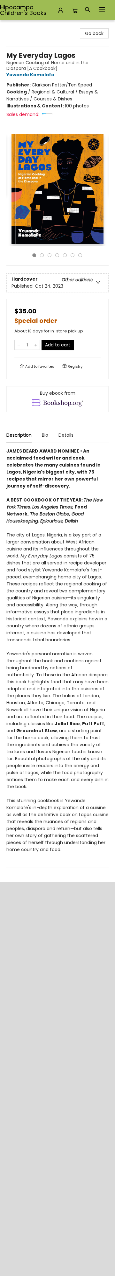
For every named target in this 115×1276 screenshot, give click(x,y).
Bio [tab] (45, 435)
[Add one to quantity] (36, 344)
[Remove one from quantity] (19, 344)
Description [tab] (19, 435)
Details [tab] (65, 435)
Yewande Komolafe (30, 75)
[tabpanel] (57, 657)
